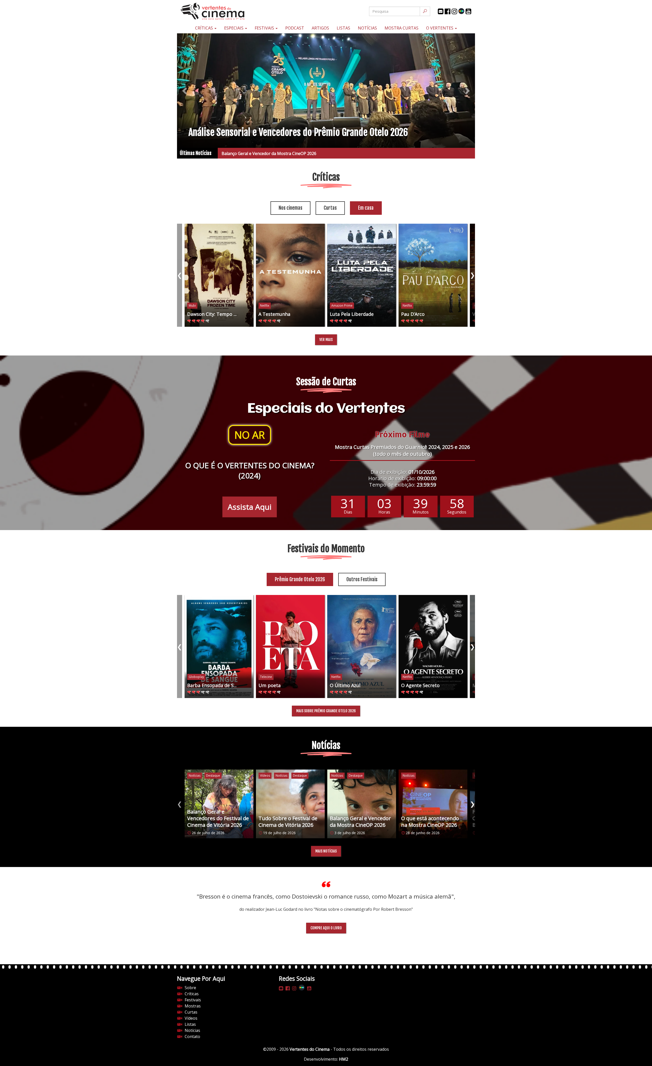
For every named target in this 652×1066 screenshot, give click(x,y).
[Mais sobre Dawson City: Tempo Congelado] (219, 275)
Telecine (266, 677)
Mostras (193, 1006)
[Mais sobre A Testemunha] (290, 275)
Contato (192, 1036)
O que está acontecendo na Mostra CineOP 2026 (268, 153)
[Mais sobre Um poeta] (290, 646)
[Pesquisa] (425, 11)
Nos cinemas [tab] (290, 208)
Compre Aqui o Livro (326, 928)
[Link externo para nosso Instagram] (454, 11)
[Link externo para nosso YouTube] (468, 11)
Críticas (204, 28)
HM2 (343, 1059)
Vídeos (191, 1018)
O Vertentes (440, 28)
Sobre (190, 987)
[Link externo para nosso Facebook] (447, 11)
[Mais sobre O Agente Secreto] (433, 646)
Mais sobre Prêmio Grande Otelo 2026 (326, 710)
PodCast (294, 28)
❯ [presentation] (472, 275)
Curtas (191, 1012)
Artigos (320, 28)
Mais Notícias (326, 851)
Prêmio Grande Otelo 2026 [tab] (300, 579)
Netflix (264, 305)
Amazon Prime (341, 305)
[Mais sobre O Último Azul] (361, 646)
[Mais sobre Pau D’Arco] (433, 275)
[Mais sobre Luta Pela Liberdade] (361, 275)
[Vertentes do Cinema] (227, 11)
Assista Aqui (249, 507)
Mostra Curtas (401, 28)
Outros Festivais (361, 579)
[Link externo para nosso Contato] (440, 11)
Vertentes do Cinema (310, 1049)
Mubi (192, 305)
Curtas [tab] (330, 208)
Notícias (367, 28)
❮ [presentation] (179, 275)
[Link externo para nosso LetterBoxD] (461, 11)
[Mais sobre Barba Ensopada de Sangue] (219, 646)
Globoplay (196, 677)
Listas (343, 28)
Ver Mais (326, 339)
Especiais (234, 28)
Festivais (265, 28)
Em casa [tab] (366, 208)
